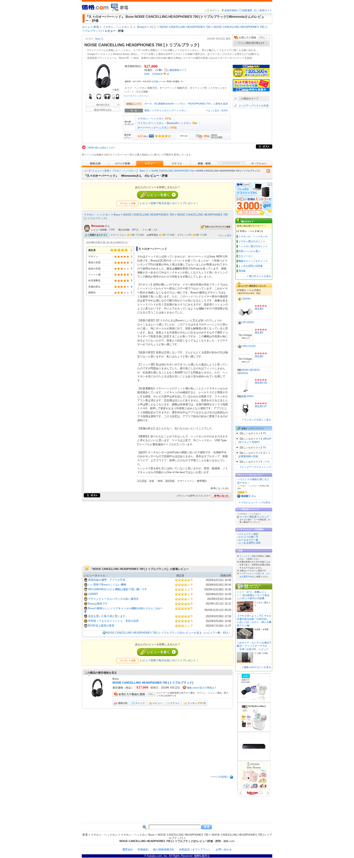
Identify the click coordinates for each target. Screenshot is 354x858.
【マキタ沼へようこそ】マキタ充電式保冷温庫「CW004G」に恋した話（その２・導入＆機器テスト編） (254, 620)
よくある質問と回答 (250, 542)
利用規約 (143, 849)
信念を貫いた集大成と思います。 (108, 616)
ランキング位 (196, 703)
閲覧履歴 (247, 10)
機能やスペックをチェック (253, 261)
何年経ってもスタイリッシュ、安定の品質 (113, 620)
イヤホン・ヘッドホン (150, 118)
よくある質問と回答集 (250, 266)
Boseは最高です (98, 603)
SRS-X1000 (249, 346)
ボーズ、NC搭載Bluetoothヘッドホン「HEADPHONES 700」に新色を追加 (186, 103)
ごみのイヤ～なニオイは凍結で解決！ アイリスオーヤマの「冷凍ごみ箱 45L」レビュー (254, 645)
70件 (112, 229)
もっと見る (225, 235)
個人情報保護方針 (163, 849)
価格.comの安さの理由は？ (202, 687)
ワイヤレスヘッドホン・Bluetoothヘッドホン (164, 123)
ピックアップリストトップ (256, 467)
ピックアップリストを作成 (253, 105)
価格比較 (123, 703)
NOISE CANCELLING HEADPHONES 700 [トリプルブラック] (152, 682)
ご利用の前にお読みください (101, 147)
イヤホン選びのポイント (251, 241)
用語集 (242, 270)
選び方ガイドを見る (260, 276)
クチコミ (175, 703)
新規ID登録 (231, 10)
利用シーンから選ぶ (249, 251)
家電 (106, 170)
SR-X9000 (248, 322)
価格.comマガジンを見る (257, 667)
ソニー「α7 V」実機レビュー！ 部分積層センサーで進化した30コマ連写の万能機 (253, 595)
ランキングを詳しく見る (257, 419)
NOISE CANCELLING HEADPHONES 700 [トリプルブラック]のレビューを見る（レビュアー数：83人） (168, 632)
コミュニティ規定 (248, 534)
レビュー (157, 703)
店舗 (155, 81)
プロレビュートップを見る (255, 502)
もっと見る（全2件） (218, 110)
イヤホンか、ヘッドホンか (253, 236)
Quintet (246, 298)
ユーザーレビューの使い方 (251, 573)
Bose (142, 170)
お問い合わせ (224, 849)
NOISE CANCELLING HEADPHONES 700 (172, 170)
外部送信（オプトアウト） (195, 849)
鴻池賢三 (246, 496)
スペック (140, 703)
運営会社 (127, 849)
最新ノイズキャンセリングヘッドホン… (166, 110)
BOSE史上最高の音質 (101, 625)
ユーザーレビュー (93, 170)
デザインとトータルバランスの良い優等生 (113, 598)
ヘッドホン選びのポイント (253, 246)
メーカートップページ (137, 96)
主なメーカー (245, 256)
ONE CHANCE (153, 74)
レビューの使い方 (248, 536)
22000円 (93, 593)
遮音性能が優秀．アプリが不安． (108, 579)
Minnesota (97, 225)
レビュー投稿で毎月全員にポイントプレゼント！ (169, 203)
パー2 (266, 461)
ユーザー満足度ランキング (254, 516)
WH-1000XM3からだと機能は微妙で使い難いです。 (119, 589)
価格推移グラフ (177, 70)
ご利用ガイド (264, 10)
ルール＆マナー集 (248, 540)
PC (265, 433)
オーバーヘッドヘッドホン (153, 127)
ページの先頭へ (220, 776)
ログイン (215, 10)
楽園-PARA (247, 396)
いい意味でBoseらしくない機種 (107, 584)
